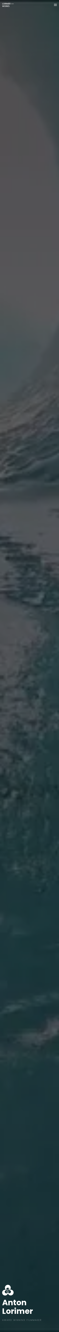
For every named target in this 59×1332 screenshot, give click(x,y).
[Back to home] (8, 5)
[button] (55, 5)
